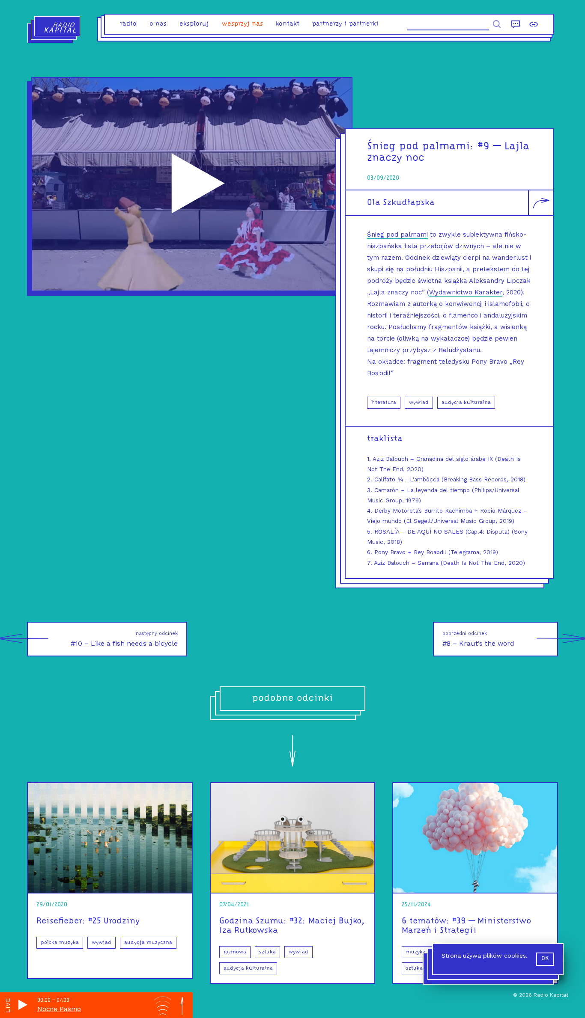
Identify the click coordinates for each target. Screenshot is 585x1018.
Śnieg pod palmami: (420, 146)
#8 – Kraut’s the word (478, 639)
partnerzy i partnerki (345, 24)
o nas (158, 24)
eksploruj (194, 24)
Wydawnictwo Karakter (465, 292)
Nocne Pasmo (59, 1009)
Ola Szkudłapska (401, 202)
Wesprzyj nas (242, 24)
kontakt (287, 24)
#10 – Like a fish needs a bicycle (124, 639)
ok (545, 959)
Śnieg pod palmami (397, 234)
